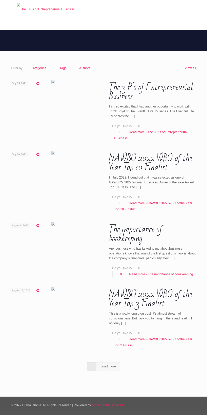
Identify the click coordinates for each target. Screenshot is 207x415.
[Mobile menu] (14, 24)
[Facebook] (165, 405)
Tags (63, 68)
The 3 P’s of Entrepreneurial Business (151, 91)
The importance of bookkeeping (135, 234)
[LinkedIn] (176, 405)
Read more (161, 274)
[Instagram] (181, 405)
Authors (84, 68)
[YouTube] (170, 405)
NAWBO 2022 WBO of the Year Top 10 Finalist (150, 163)
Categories (38, 68)
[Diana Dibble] (46, 9)
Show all (190, 68)
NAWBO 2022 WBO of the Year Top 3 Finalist (150, 299)
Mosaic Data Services (107, 405)
